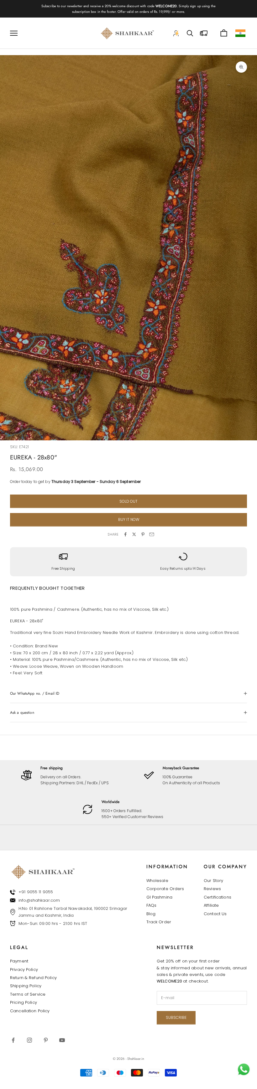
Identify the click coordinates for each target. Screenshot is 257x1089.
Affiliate (211, 905)
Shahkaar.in (135, 1058)
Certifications (217, 897)
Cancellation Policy (30, 1011)
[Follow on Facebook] (13, 1040)
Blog (151, 914)
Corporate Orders (165, 889)
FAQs (151, 905)
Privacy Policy (24, 969)
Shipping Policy (25, 986)
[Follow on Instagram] (29, 1040)
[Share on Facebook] (125, 534)
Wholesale (157, 881)
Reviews (212, 889)
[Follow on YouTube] (62, 1040)
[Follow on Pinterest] (46, 1040)
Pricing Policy (23, 1002)
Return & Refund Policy (33, 978)
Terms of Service (27, 994)
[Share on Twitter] (134, 534)
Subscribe (176, 1017)
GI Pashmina (159, 897)
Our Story (213, 881)
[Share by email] (151, 534)
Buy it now (128, 519)
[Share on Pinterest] (142, 534)
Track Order (158, 922)
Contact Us (215, 914)
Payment (19, 961)
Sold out (128, 501)
